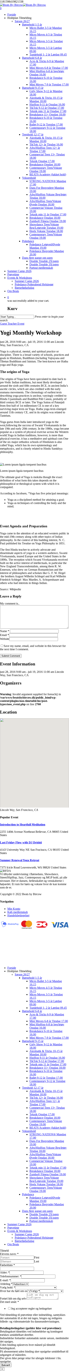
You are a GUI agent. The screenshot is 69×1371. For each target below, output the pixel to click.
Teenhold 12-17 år (32, 1087)
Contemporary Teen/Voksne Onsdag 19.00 (45, 1122)
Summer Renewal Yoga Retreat (19, 860)
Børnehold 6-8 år (32, 1011)
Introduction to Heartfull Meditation (22, 824)
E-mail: (5, 1280)
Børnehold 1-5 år (32, 977)
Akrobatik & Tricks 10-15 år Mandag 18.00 (46, 1052)
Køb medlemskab (17, 912)
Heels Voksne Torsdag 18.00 (46, 1184)
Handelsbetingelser (18, 915)
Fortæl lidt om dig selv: (13, 1298)
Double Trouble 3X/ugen (44, 1217)
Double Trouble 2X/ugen (44, 1214)
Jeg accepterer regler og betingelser (31, 1308)
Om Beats (13, 1244)
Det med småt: (9, 1301)
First (36, 1257)
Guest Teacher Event (12, 323)
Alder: (5, 1272)
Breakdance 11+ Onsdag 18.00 (47, 1067)
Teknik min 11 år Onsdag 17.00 (47, 1064)
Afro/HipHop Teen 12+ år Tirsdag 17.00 (44, 1102)
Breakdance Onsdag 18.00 (44, 1117)
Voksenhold (29, 1131)
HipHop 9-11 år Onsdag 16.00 (47, 1057)
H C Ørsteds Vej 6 (10, 945)
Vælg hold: (7, 1287)
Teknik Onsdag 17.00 (42, 1114)
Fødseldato (7, 1265)
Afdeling (6, 1283)
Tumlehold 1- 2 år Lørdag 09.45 (48, 1007)
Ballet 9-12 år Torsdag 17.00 (46, 1077)
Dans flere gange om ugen (37, 1211)
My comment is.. (10, 603)
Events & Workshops (19, 1231)
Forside (11, 967)
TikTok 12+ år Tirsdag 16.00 (46, 1097)
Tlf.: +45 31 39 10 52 (12, 958)
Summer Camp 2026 (19, 1224)
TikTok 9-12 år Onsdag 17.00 (46, 1061)
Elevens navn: (9, 1254)
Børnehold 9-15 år (32, 1041)
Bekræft (5, 1365)
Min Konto (13, 908)
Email (4, 635)
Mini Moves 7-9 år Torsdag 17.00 (49, 1037)
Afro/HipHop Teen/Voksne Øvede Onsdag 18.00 (45, 1156)
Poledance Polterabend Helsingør (34, 1237)
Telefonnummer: (10, 1276)
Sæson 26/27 (22, 974)
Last (36, 1261)
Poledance (28, 1194)
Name (4, 631)
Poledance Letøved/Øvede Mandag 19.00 (44, 1199)
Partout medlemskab (41, 1221)
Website (4, 638)
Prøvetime (13, 1227)
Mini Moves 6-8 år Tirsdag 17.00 (48, 1021)
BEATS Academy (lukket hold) (47, 1127)
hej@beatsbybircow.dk (13, 961)
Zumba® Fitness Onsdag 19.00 (47, 1174)
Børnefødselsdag (24, 1241)
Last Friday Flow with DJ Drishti (21, 842)
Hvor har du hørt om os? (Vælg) (20, 1291)
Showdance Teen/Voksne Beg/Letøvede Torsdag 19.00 (46, 1179)
